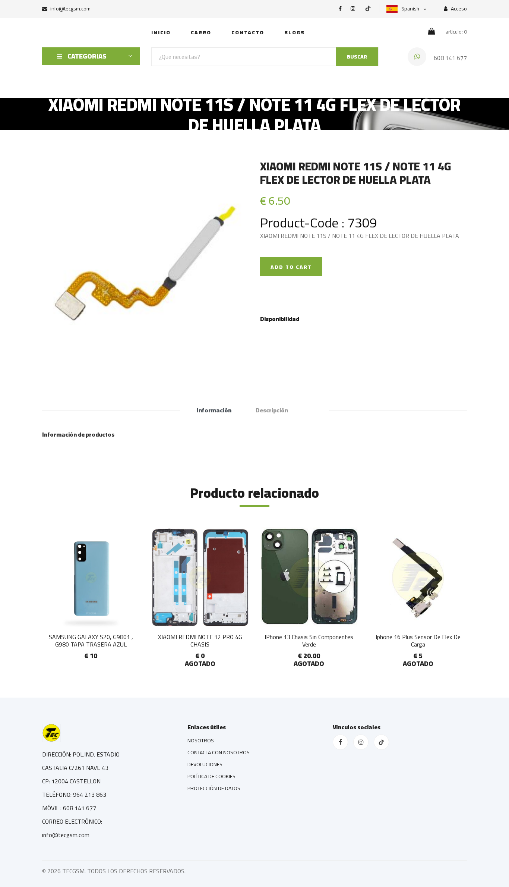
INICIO (161, 32)
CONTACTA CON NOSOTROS (218, 752)
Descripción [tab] (272, 410)
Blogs (294, 32)
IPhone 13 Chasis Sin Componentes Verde (309, 640)
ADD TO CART (291, 267)
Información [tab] (214, 410)
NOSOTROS (200, 740)
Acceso (458, 9)
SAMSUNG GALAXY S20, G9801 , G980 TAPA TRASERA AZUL (91, 640)
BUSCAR (357, 57)
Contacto (247, 32)
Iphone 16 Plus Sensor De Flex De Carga (418, 640)
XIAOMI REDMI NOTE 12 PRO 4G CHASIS (200, 640)
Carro (201, 32)
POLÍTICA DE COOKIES (211, 776)
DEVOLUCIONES (204, 764)
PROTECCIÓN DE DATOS (213, 788)
